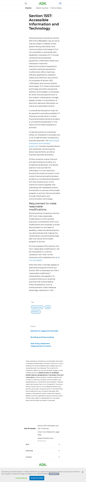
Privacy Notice (54, 474)
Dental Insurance (42, 8)
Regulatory (35, 311)
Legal (47, 307)
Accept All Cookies (37, 478)
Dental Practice (37, 307)
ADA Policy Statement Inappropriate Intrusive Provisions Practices (41, 345)
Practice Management (58, 8)
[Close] (82, 472)
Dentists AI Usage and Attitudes (44, 331)
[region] (43, 475)
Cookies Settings (21, 478)
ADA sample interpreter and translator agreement (44, 143)
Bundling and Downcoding (42, 337)
